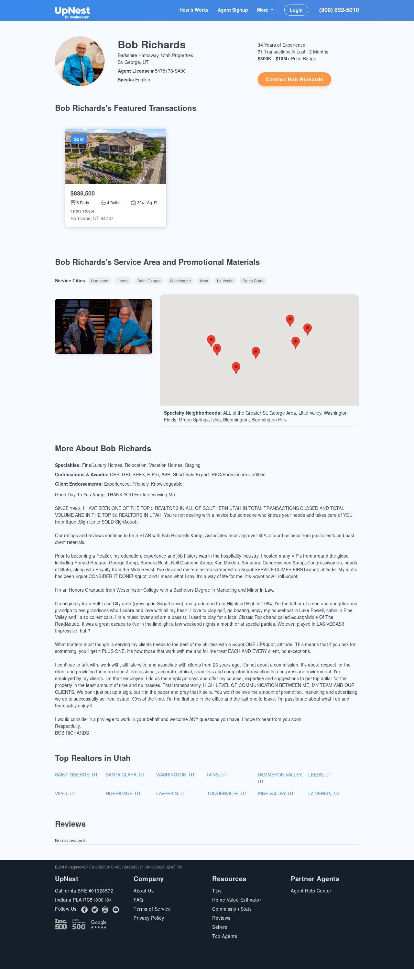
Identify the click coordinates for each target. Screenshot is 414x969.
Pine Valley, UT (276, 793)
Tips (217, 890)
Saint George (149, 280)
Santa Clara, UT (125, 774)
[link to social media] (84, 909)
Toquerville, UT (227, 793)
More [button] (263, 9)
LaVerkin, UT (171, 793)
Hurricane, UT (123, 793)
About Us (144, 890)
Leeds (122, 280)
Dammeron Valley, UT (280, 778)
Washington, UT (175, 774)
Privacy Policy (149, 918)
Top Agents (224, 936)
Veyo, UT (65, 793)
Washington (180, 280)
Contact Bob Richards (294, 79)
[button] (115, 178)
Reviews (221, 918)
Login (296, 10)
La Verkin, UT (324, 793)
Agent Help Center (311, 890)
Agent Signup (233, 9)
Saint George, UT (76, 774)
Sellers (219, 927)
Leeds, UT (320, 774)
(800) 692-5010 (339, 10)
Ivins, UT (217, 774)
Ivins (204, 280)
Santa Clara (253, 280)
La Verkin (225, 280)
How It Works (194, 9)
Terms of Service (152, 908)
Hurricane (99, 280)
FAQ (138, 899)
